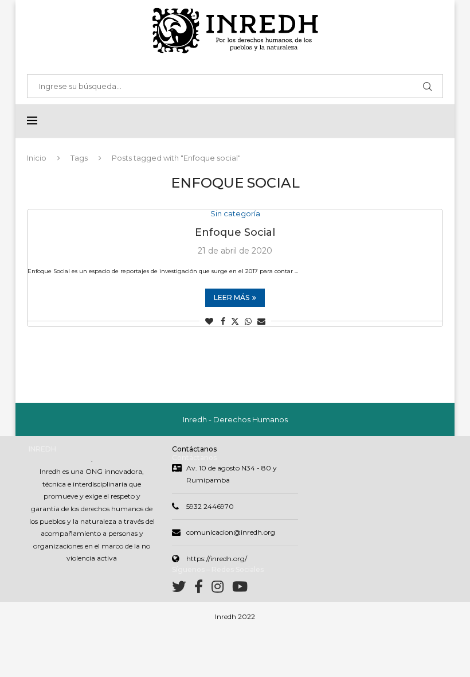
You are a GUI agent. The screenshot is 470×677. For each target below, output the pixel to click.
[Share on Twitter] (235, 321)
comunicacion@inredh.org (230, 532)
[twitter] (183, 589)
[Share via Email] (261, 321)
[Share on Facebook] (223, 321)
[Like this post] (209, 321)
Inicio (36, 157)
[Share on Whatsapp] (248, 321)
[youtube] (240, 589)
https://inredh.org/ (216, 558)
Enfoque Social (235, 232)
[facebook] (202, 589)
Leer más (231, 297)
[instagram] (221, 589)
